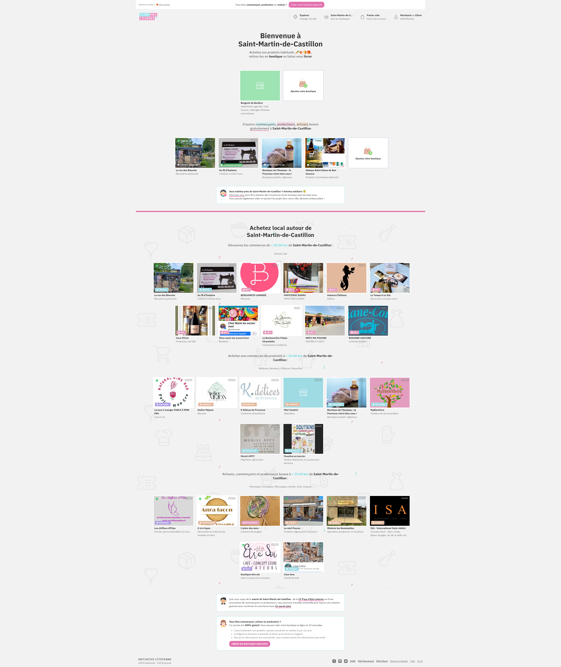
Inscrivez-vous (237, 194)
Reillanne (263, 368)
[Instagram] (340, 661)
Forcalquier (267, 486)
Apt (285, 253)
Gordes (292, 486)
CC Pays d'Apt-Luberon (311, 599)
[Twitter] (346, 661)
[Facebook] (334, 661)
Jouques (307, 486)
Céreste (278, 253)
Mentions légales (399, 661)
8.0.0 (420, 661)
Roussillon (297, 368)
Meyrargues (281, 486)
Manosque (255, 486)
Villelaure (285, 368)
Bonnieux (274, 368)
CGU (412, 661)
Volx (299, 486)
